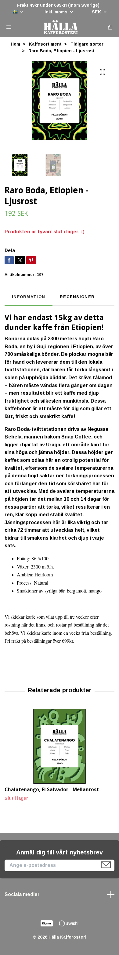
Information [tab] (28, 296)
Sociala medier (22, 894)
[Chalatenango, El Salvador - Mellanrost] (59, 746)
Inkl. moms (57, 11)
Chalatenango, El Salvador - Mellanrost (52, 789)
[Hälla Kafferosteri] (60, 27)
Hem (15, 44)
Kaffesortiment (45, 44)
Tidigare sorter (86, 44)
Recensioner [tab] (77, 296)
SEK (97, 11)
